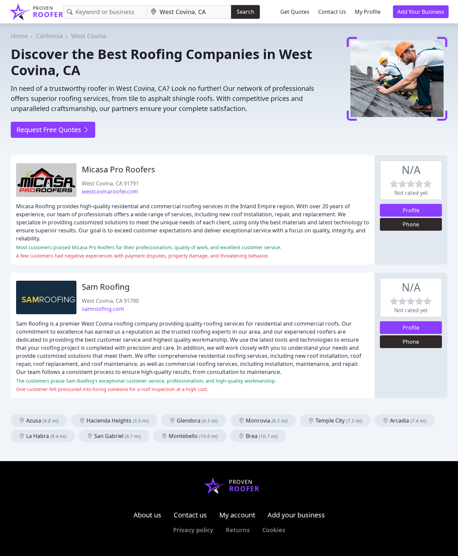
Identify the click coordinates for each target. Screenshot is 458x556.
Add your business (296, 514)
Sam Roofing (106, 286)
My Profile (368, 11)
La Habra (45, 436)
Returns (238, 530)
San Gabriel (117, 436)
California (49, 36)
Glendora (196, 420)
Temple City (338, 420)
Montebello (192, 436)
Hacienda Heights (117, 420)
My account (237, 514)
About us (147, 514)
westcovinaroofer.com (110, 191)
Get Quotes (294, 11)
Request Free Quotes (49, 129)
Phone (411, 224)
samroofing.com (103, 309)
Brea (261, 436)
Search (245, 11)
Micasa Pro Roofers (118, 169)
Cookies (273, 530)
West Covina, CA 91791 (110, 183)
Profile (411, 210)
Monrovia (266, 420)
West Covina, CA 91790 (110, 300)
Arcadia (407, 420)
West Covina (88, 36)
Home (19, 36)
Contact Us (332, 11)
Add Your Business (420, 11)
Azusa (42, 420)
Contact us (190, 514)
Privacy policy (193, 530)
